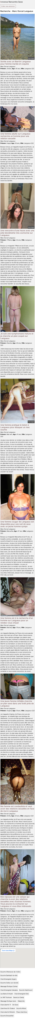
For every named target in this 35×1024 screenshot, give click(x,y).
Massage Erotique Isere (8, 1001)
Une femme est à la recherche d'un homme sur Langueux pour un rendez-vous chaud (16, 620)
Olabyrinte (21, 1001)
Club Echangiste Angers (8, 979)
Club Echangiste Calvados (9, 990)
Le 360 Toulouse (6, 997)
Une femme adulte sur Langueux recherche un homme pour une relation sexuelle (15, 136)
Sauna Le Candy (18, 997)
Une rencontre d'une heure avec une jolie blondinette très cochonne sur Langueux (17, 232)
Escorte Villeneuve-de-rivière (10, 972)
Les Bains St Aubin (7, 994)
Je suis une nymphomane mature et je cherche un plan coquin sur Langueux (16, 336)
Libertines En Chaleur (8, 1008)
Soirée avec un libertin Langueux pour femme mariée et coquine (15, 62)
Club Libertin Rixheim (8, 1012)
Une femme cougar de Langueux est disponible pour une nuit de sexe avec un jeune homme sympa (17, 524)
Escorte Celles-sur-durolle (9, 983)
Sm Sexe (15, 1005)
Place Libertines (21, 1012)
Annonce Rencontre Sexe (11, 2)
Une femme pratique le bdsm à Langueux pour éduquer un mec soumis (15, 427)
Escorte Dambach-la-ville (9, 975)
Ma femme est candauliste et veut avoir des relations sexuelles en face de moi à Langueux (17, 808)
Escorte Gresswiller (7, 1016)
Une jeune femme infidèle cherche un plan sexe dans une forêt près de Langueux (17, 703)
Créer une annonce (8, 6)
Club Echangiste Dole (21, 994)
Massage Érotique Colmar (9, 986)
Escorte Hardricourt (25, 990)
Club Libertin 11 (6, 1005)
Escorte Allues (21, 1008)
